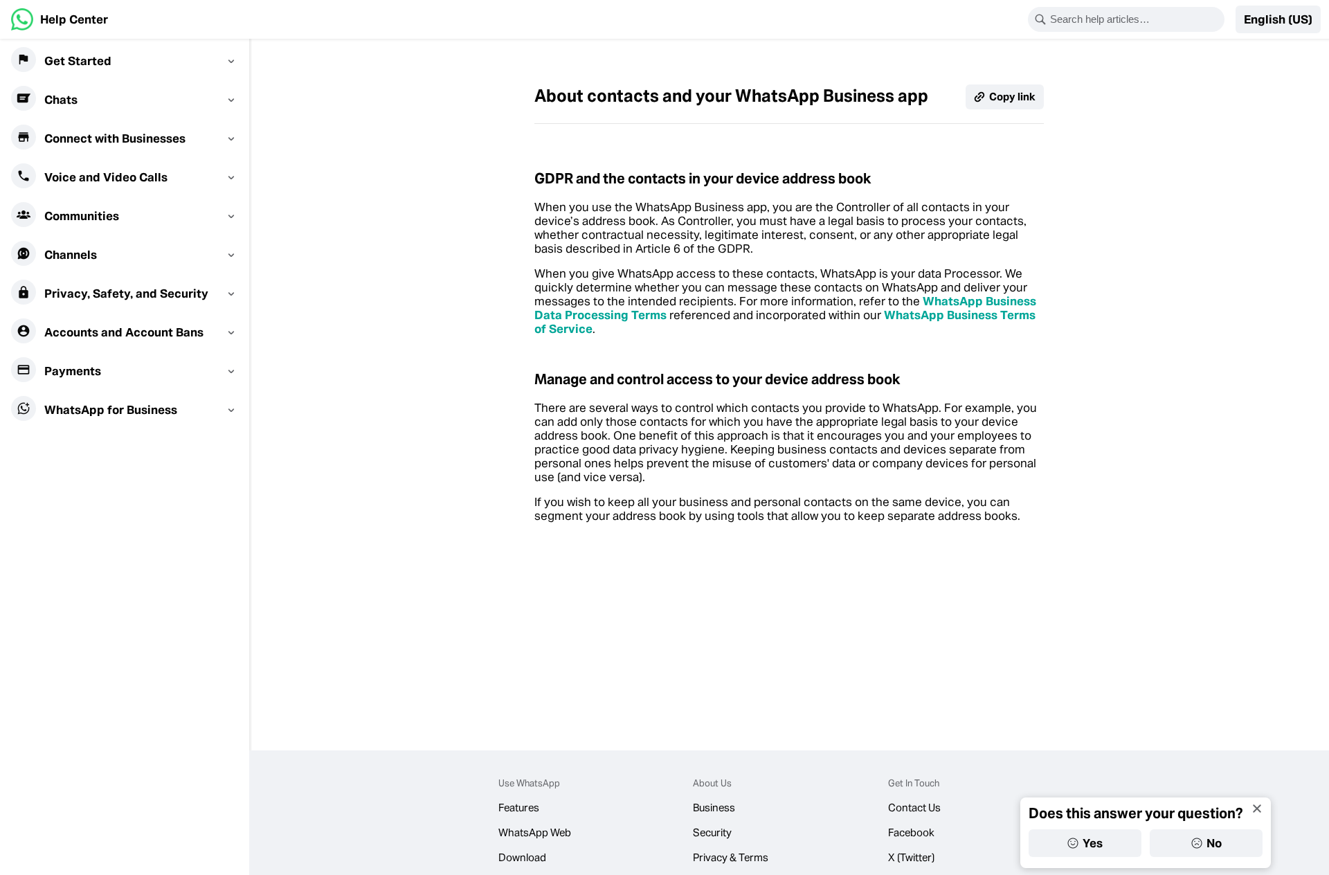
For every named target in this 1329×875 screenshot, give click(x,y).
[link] (59, 19)
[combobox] (1135, 19)
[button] (1278, 19)
